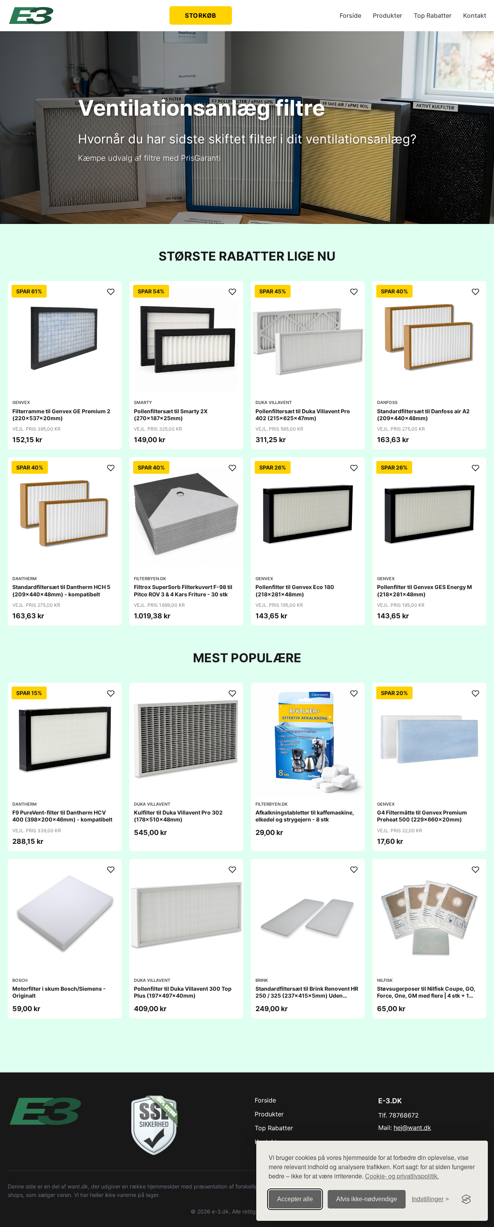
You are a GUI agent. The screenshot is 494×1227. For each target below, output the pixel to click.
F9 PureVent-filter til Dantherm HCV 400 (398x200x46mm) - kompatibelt (62, 816)
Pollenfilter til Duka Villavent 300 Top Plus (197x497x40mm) (183, 992)
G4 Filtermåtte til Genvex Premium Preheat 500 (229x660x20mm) (422, 816)
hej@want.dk (412, 1127)
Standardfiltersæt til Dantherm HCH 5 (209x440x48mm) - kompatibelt (61, 590)
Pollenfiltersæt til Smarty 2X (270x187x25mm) (171, 414)
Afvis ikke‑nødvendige (366, 1199)
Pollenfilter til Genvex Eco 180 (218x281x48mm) (294, 590)
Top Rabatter (433, 15)
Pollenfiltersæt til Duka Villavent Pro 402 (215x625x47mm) (302, 414)
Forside (350, 15)
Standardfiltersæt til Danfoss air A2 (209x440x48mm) (423, 414)
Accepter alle (295, 1199)
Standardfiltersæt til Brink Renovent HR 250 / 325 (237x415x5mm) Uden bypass (306, 995)
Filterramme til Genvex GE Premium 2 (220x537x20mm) (61, 414)
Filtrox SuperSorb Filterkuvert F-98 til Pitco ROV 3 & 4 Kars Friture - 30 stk (183, 590)
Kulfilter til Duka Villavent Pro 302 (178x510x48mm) (178, 816)
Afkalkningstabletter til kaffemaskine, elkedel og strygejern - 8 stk (304, 816)
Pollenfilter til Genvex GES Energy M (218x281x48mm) (424, 590)
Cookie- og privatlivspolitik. (402, 1175)
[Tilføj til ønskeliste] (111, 292)
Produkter (387, 15)
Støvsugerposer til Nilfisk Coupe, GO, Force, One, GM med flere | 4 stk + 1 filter (426, 995)
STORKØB (201, 15)
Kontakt (474, 15)
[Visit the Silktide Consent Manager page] (466, 1199)
